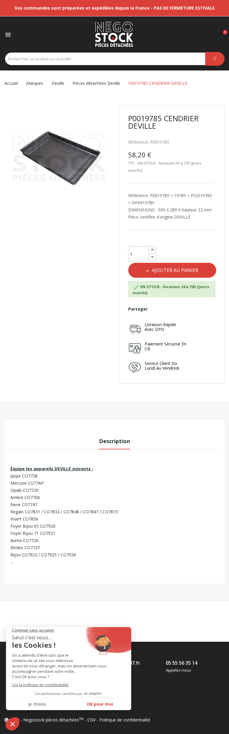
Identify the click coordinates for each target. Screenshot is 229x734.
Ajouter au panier (175, 270)
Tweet (169, 309)
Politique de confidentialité (124, 720)
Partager (156, 309)
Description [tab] (114, 441)
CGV (91, 720)
